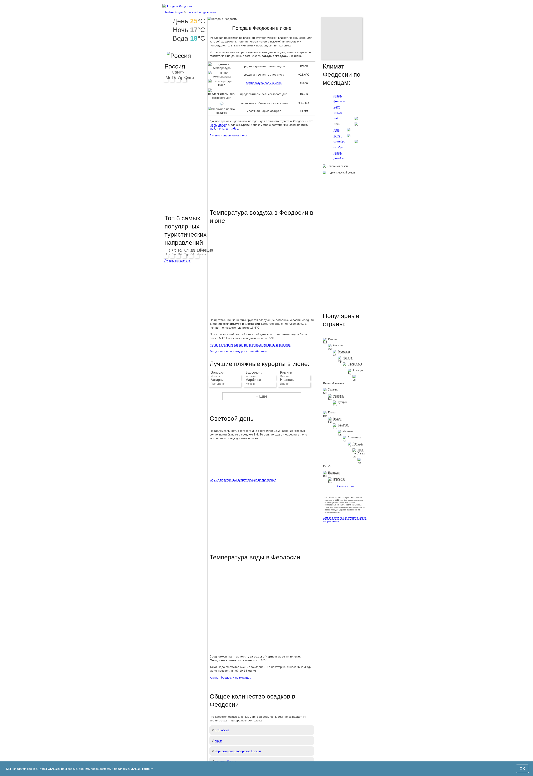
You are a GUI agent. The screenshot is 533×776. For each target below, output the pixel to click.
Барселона (253, 372)
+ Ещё (262, 396)
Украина (333, 389)
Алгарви (217, 380)
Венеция (217, 372)
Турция (342, 402)
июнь (220, 128)
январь (338, 95)
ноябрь (338, 152)
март (337, 107)
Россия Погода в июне (202, 12)
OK (522, 768)
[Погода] (177, 6)
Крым (218, 740)
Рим (182, 250)
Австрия (338, 345)
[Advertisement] (262, 169)
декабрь (339, 158)
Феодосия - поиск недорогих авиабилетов (238, 351)
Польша (357, 443)
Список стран (345, 486)
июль (213, 124)
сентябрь (231, 128)
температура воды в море (264, 83)
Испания (348, 357)
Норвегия (339, 478)
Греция (337, 418)
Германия (344, 351)
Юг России (222, 730)
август (222, 124)
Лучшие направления (177, 260)
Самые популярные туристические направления (243, 480)
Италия (201, 254)
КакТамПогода (173, 12)
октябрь (338, 147)
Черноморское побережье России (238, 751)
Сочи (189, 77)
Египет (332, 412)
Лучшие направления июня (228, 135)
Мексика (338, 395)
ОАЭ (193, 254)
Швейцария (355, 364)
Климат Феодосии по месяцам (231, 677)
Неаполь (287, 380)
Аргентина (354, 437)
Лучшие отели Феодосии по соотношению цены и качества (250, 344)
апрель (338, 112)
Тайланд (343, 425)
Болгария (334, 472)
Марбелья (253, 380)
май (212, 128)
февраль (339, 101)
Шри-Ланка (361, 451)
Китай (326, 466)
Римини (286, 372)
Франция (357, 370)
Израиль (348, 431)
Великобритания (333, 383)
